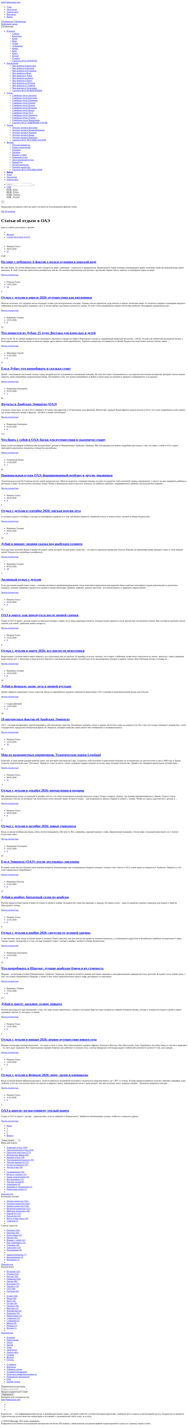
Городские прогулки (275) (19, 1152)
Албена (15, 33)
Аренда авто (12, 12)
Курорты (11, 31)
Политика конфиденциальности (22, 1374)
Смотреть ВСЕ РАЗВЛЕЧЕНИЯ (27, 90)
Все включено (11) (15, 1179)
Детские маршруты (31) (18, 1162)
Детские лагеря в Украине (24, 132)
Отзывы (10, 1355)
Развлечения (12, 63)
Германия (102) (14, 1279)
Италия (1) (12, 1328)
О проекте (11, 1364)
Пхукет (15, 56)
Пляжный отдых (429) (17, 1147)
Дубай (15, 43)
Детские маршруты (21, 145)
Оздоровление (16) (15, 1172)
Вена (14, 41)
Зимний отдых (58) (15, 1157)
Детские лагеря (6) (15, 1182)
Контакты (11, 14)
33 (8, 744)
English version (13, 1382)
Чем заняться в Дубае (22, 75)
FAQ (9, 1379)
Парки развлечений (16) (18, 1177)
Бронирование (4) (15, 1257)
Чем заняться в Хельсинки (24, 88)
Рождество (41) (14, 1216)
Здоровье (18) (13, 1245)
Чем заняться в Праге (22, 80)
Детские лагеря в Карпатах (24, 137)
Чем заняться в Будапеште (24, 71)
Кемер (15, 48)
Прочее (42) (12, 1238)
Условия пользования (17, 1372)
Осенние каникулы (21, 167)
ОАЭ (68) (11, 1289)
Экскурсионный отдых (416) (20, 1150)
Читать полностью (9, 275)
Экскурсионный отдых (23, 160)
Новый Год (17, 162)
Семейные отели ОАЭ (22, 113)
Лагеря (10, 125)
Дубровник (17, 46)
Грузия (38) (12, 1303)
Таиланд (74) (13, 1286)
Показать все (7, 1194)
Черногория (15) (14, 1316)
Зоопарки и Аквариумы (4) (19, 1187)
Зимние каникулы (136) (18, 1206)
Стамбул (16, 58)
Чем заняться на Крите (22, 78)
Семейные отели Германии (25, 100)
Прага (15, 53)
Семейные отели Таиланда (24, 115)
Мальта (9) (11, 1323)
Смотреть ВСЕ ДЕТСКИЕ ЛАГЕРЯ (29, 140)
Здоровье (16, 150)
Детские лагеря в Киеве (23, 135)
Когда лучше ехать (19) (17, 1218)
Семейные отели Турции (24, 118)
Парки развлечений (21, 147)
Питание (16, 152)
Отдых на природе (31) (17, 1165)
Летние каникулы (20, 165)
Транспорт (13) (14, 1247)
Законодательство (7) (16, 1255)
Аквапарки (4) (13, 1184)
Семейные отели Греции (23, 103)
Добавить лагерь (14, 1369)
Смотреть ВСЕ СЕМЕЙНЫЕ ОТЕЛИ (29, 122)
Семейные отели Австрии (24, 95)
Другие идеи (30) (15, 1167)
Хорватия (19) (13, 1313)
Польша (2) (12, 1325)
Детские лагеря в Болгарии (25, 127)
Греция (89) (12, 1281)
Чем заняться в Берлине (23, 68)
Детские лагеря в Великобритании (28, 130)
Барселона (17, 36)
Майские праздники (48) (18, 1211)
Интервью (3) (13, 1260)
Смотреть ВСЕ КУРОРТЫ (24, 61)
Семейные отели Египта (23, 105)
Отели (10, 93)
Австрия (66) (13, 1291)
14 (8, 287)
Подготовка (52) (14, 1235)
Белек (14, 38)
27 (8, 251)
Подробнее (10, 211)
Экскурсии (12, 9)
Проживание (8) (14, 1250)
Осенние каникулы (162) (18, 1203)
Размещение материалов (18, 1377)
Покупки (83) (13, 1233)
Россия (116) (12, 1276)
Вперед (10, 1135)
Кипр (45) (11, 1301)
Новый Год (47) (14, 1213)
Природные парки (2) (17, 1189)
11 (8, 780)
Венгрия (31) (13, 1308)
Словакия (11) (13, 1321)
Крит (14, 51)
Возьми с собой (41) (16, 1240)
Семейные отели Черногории (26, 120)
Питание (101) (13, 1230)
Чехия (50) (11, 1298)
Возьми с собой (19, 155)
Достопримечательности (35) (20, 1160)
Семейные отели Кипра (23, 110)
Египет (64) (12, 1296)
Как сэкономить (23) (16, 1242)
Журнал (10, 142)
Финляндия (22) (14, 1311)
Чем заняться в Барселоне (24, 66)
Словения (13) (13, 1318)
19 (8, 569)
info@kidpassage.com (10, 2)
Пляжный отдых (20, 157)
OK (2, 211)
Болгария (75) (13, 1284)
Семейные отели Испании (24, 108)
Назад (9, 1126)
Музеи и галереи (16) (16, 1174)
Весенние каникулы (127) (19, 1208)
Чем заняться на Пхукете (23, 83)
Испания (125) (13, 1271)
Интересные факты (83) (18, 1155)
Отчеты (10, 1360)
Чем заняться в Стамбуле (23, 85)
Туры (9, 7)
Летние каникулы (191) (17, 1201)
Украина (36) (13, 1306)
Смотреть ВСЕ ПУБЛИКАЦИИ (27, 169)
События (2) (12, 1221)
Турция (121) (13, 1274)
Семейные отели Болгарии (24, 98)
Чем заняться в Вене (21, 73)
